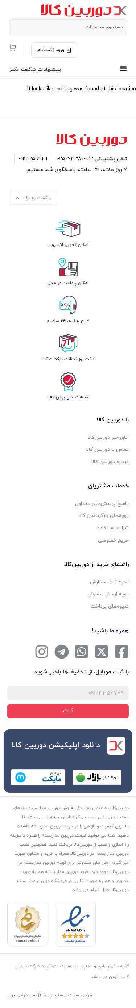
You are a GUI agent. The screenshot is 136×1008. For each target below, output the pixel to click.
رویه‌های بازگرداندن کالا (103, 515)
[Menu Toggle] (123, 68)
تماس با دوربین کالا (107, 449)
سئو (59, 995)
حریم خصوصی (113, 540)
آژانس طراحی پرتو (24, 995)
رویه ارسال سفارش (108, 594)
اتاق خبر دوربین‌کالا (108, 437)
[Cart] (12, 47)
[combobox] (68, 27)
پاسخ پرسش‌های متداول (102, 503)
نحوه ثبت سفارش (109, 582)
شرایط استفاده (113, 528)
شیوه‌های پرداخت (110, 606)
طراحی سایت (80, 995)
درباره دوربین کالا (110, 461)
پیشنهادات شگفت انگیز (35, 69)
